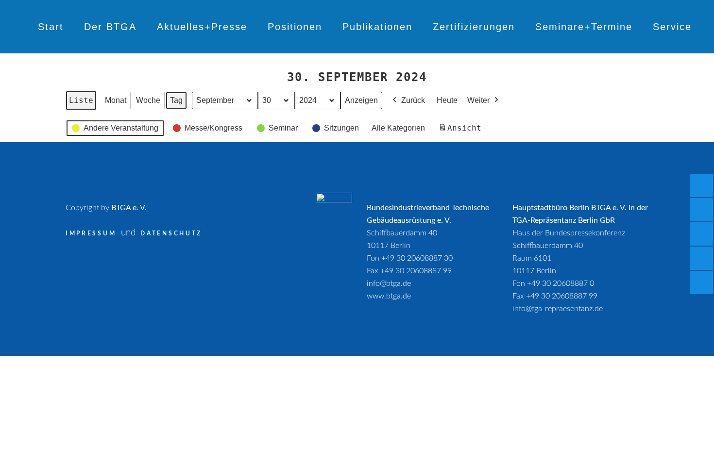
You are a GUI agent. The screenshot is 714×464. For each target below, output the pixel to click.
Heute (447, 100)
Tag (176, 100)
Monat (115, 100)
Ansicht (461, 130)
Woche (148, 100)
